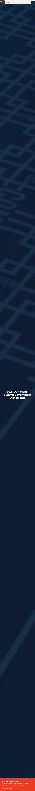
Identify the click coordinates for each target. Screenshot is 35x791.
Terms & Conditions (7, 788)
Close (32, 780)
